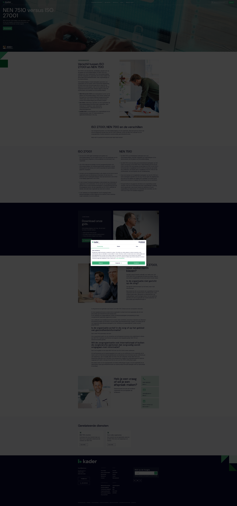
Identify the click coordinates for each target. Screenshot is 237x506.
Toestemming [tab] (100, 246)
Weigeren (101, 263)
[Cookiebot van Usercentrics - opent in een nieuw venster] (139, 242)
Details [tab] (118, 246)
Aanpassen (117, 263)
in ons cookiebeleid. (120, 258)
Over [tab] (137, 246)
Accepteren (136, 263)
